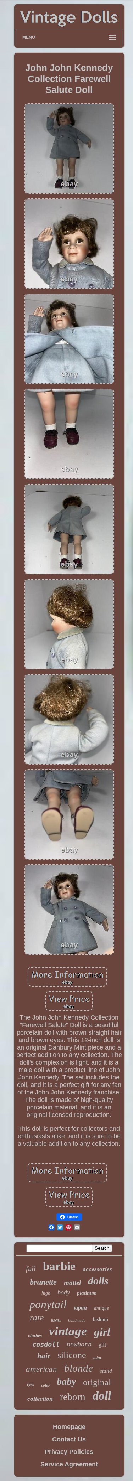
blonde (78, 1368)
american (41, 1369)
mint (97, 1357)
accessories (97, 1269)
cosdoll (46, 1344)
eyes (30, 1384)
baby (66, 1381)
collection (40, 1398)
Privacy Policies (69, 1451)
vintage (68, 1331)
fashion (100, 1319)
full (31, 1269)
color (45, 1385)
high (45, 1293)
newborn (79, 1344)
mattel (72, 1282)
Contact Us (69, 1439)
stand (106, 1371)
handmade (76, 1320)
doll (102, 1395)
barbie (59, 1266)
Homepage (69, 1426)
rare (37, 1317)
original (97, 1382)
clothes (35, 1335)
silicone (71, 1355)
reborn (72, 1397)
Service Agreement (69, 1464)
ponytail (48, 1304)
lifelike (56, 1320)
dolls (98, 1280)
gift (102, 1345)
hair (43, 1356)
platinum (87, 1293)
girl (102, 1332)
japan (80, 1308)
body (63, 1292)
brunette (43, 1282)
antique (101, 1308)
